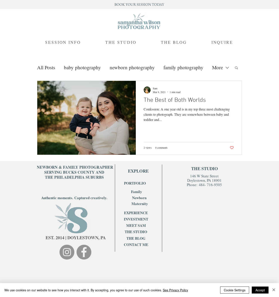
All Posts (46, 67)
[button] (236, 68)
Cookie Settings (234, 290)
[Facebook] (84, 252)
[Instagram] (67, 252)
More (217, 67)
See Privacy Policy (175, 290)
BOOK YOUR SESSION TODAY (139, 4)
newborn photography (132, 67)
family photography (183, 67)
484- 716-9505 (209, 184)
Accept (260, 290)
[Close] (273, 290)
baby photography (82, 67)
